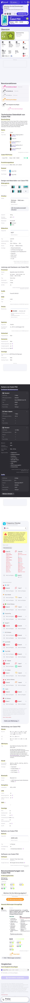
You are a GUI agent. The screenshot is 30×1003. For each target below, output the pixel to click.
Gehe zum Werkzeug (10, 721)
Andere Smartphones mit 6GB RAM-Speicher (19, 304)
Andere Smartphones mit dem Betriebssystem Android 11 (19, 866)
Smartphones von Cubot (23, 152)
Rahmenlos (13, 256)
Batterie (3, 833)
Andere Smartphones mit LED (22, 472)
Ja (10, 327)
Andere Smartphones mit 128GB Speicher (20, 330)
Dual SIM (12, 746)
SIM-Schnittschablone (14, 755)
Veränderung (22, 14)
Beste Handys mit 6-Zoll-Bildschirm (21, 261)
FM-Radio (3, 815)
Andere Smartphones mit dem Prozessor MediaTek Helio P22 (21, 288)
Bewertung (3, 308)
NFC (2, 810)
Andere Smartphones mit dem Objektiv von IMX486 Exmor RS (20, 470)
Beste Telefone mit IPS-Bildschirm (21, 262)
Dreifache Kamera (15, 454)
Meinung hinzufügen (16, 899)
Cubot (11, 132)
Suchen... (14, 2)
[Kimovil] (5, 2)
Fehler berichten (4, 994)
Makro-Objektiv (8, 411)
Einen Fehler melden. (7, 717)
